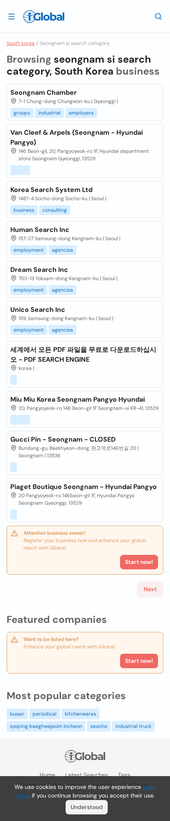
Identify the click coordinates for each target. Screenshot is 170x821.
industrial (49, 113)
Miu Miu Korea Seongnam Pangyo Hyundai (77, 399)
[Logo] (43, 16)
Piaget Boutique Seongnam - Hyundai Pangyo (83, 486)
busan (17, 714)
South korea (21, 43)
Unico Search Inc (37, 309)
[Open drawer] (11, 16)
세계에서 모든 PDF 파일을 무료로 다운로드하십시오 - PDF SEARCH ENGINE (83, 354)
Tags (124, 775)
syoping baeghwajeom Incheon (46, 726)
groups (22, 113)
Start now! (139, 660)
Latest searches (86, 775)
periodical (45, 714)
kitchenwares (80, 714)
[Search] (158, 16)
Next (150, 589)
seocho (98, 726)
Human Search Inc (39, 229)
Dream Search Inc (39, 269)
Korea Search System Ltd (51, 189)
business (24, 210)
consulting (54, 210)
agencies (62, 250)
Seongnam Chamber (43, 92)
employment (29, 250)
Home (47, 775)
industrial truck (133, 726)
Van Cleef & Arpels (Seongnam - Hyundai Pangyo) (76, 137)
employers (81, 113)
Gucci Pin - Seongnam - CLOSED (63, 439)
